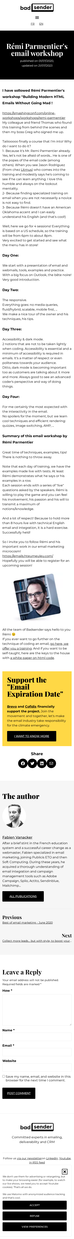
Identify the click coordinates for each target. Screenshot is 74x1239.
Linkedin (52, 1158)
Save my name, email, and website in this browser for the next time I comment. (38, 1078)
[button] (65, 1172)
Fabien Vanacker (17, 837)
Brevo (12, 706)
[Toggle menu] (37, 17)
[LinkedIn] (42, 763)
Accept (35, 1205)
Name (8, 1030)
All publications (26, 894)
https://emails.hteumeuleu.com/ (27, 556)
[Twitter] (32, 763)
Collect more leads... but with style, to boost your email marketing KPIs (37, 941)
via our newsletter (29, 1158)
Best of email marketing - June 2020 (27, 922)
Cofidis (31, 706)
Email (8, 1045)
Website (9, 1061)
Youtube (65, 1158)
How (7, 990)
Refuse (34, 1215)
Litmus (26, 170)
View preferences (35, 1226)
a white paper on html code (32, 658)
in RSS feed (37, 1162)
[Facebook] (23, 763)
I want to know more (31, 736)
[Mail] (51, 763)
